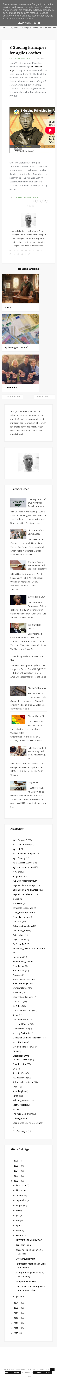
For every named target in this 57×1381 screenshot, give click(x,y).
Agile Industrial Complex (24, 853)
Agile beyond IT (20, 840)
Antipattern (18, 876)
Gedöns (16, 975)
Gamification (19, 970)
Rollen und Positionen (21, 59)
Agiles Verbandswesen (23, 867)
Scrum (16, 1095)
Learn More (24, 23)
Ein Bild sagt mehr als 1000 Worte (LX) (26, 658)
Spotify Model (19, 1104)
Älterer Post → (44, 397)
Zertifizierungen (20, 1131)
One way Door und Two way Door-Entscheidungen (37, 502)
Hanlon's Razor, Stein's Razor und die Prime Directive (37, 565)
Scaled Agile (18, 1091)
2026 (16, 1160)
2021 (16, 1302)
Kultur (15, 1015)
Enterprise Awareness (25, 1281)
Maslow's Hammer (37, 688)
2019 (16, 1313)
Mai (18, 1220)
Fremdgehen (19, 966)
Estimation (18, 957)
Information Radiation (23, 997)
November (21, 1190)
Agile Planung (19, 858)
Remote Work (19, 1073)
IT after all (18, 1001)
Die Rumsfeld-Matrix (35, 627)
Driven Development (25, 1258)
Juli (17, 1210)
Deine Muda (18, 935)
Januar (19, 1296)
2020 (16, 1307)
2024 (16, 1170)
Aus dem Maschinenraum (25, 880)
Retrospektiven (20, 1077)
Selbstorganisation (21, 1100)
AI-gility (16, 871)
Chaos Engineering (21, 917)
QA (14, 1068)
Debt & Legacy (20, 930)
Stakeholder (11, 387)
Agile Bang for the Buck (17, 347)
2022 (16, 1180)
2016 (16, 1328)
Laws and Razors (21, 1019)
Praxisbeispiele (19, 1064)
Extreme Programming (23, 961)
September (21, 1200)
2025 (16, 1165)
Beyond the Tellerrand (23, 894)
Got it (36, 23)
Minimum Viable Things (23, 1046)
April (18, 1225)
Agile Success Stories (22, 862)
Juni (18, 1215)
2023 (16, 1175)
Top (29, 1376)
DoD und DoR (19, 944)
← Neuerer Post (12, 397)
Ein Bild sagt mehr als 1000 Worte (29, 948)
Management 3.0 (21, 1028)
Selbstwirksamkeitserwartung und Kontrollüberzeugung (37, 753)
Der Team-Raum (23, 1245)
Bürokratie (18, 903)
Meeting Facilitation (22, 1033)
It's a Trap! (18, 1006)
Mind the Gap (19, 1042)
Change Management (23, 912)
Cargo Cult (33, 782)
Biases (16, 898)
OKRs (15, 1051)
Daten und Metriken (22, 926)
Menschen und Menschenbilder (27, 1037)
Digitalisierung (19, 939)
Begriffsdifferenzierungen (24, 885)
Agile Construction (21, 844)
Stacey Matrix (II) (36, 716)
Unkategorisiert (20, 1118)
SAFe (15, 1086)
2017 (16, 1323)
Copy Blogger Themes (42, 1372)
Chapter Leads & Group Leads (36, 532)
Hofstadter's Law (36, 597)
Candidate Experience (23, 908)
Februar (20, 1235)
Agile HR (16, 849)
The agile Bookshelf (22, 1113)
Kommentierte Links (22, 1010)
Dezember (21, 1185)
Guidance (17, 992)
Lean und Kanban (21, 1024)
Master (8, 307)
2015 (16, 1333)
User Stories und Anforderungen (28, 1122)
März (18, 1230)
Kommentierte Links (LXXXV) (28, 1239)
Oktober (20, 1195)
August (19, 1205)
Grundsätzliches (20, 987)
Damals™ (17, 921)
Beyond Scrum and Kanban (25, 889)
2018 (16, 1317)
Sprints (16, 1109)
